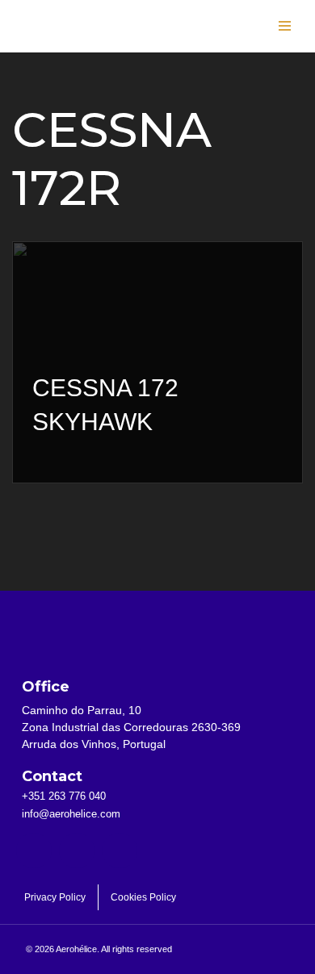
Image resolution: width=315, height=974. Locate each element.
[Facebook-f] (34, 850)
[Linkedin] (76, 850)
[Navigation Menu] (285, 26)
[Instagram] (119, 850)
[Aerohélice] (64, 42)
